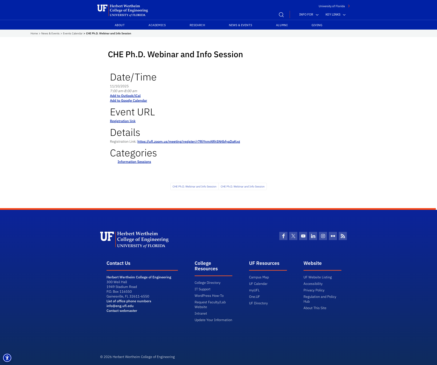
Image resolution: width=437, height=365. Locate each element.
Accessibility (313, 283)
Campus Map (259, 277)
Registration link (123, 121)
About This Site (315, 308)
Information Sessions (134, 161)
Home (34, 33)
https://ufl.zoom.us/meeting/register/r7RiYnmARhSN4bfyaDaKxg (188, 141)
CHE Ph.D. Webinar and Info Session (194, 186)
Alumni (282, 25)
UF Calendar (258, 283)
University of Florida (332, 6)
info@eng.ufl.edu (120, 305)
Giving (317, 25)
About (120, 25)
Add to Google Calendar (128, 100)
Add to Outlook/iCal (125, 95)
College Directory (208, 282)
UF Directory (258, 303)
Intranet (201, 313)
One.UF (254, 296)
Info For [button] (306, 14)
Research (197, 25)
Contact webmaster (122, 310)
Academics (157, 25)
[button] (7, 357)
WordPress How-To (209, 295)
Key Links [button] (333, 14)
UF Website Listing (318, 277)
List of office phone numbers (129, 301)
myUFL (254, 290)
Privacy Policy (314, 290)
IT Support (202, 289)
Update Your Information (213, 319)
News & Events (240, 25)
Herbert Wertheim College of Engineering (139, 277)
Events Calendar (73, 33)
